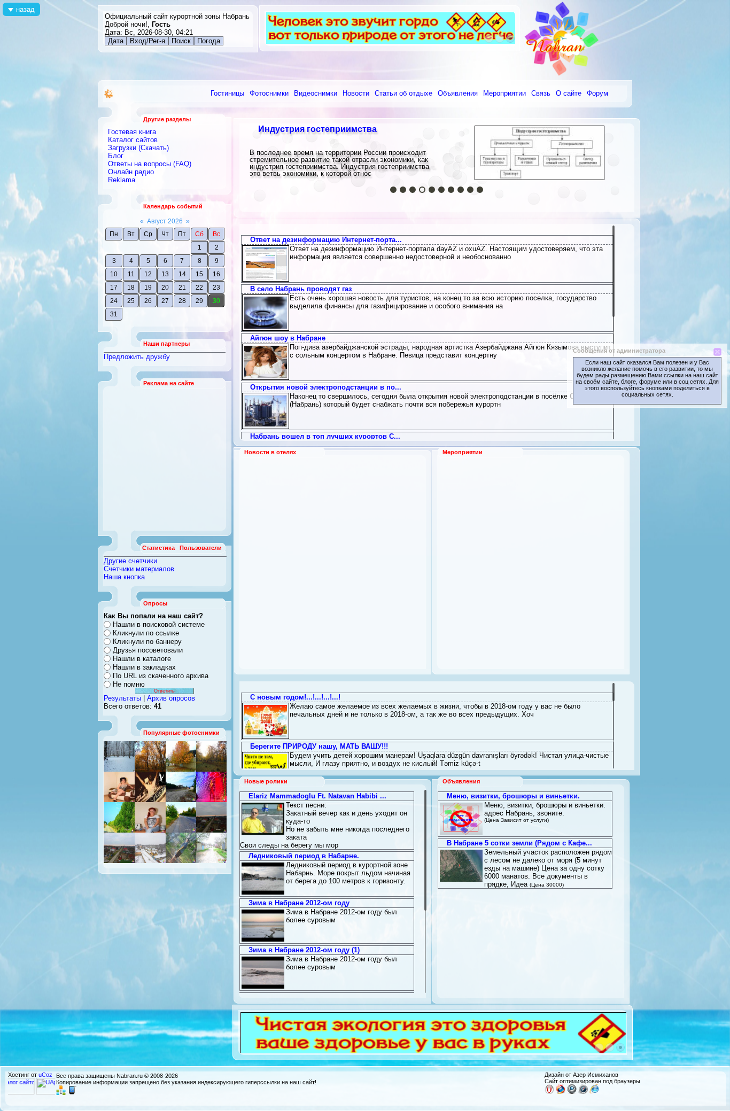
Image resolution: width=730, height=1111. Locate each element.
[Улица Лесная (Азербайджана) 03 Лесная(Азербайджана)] (150, 787)
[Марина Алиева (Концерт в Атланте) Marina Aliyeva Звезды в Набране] (211, 787)
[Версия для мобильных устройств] (72, 1093)
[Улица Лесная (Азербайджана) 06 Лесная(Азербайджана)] (181, 848)
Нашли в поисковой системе (159, 624)
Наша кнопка (124, 577)
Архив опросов (171, 698)
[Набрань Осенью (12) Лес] (211, 756)
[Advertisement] (165, 458)
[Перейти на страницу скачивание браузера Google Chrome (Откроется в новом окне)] (572, 1092)
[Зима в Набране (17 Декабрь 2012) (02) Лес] (119, 756)
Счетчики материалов (139, 569)
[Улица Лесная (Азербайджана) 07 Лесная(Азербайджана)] (211, 848)
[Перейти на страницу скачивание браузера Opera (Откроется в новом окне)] (549, 1092)
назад (25, 9)
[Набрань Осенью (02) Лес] (150, 756)
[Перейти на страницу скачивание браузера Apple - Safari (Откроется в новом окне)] (583, 1092)
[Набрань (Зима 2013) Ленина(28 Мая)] (150, 848)
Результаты (122, 698)
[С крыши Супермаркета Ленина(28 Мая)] (119, 787)
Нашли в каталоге (142, 659)
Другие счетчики (130, 561)
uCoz (45, 1074)
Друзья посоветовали (148, 650)
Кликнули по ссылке (146, 633)
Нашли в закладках (144, 667)
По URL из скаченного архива (160, 676)
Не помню (129, 684)
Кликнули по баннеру (147, 642)
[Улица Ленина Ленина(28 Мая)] (181, 756)
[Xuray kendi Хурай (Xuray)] (181, 787)
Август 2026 (165, 221)
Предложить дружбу (137, 357)
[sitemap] (61, 1093)
